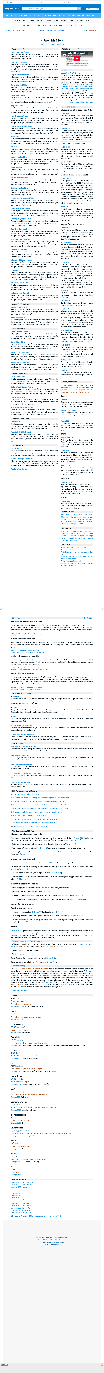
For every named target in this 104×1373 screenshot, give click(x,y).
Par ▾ (24, 49)
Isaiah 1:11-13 (66, 178)
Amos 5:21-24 (45, 892)
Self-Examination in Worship (21, 782)
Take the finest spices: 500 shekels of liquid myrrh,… (28, 652)
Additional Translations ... (19, 469)
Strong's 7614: (16, 1045)
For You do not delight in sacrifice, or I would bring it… (29, 687)
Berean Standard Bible (19, 85)
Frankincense (74, 519)
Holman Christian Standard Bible (22, 198)
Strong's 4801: (16, 1084)
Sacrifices (64, 524)
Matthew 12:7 (66, 370)
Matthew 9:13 (66, 360)
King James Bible (17, 106)
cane (75, 86)
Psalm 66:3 (65, 421)
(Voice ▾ (72, 49)
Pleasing (76, 522)
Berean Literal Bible (18, 95)
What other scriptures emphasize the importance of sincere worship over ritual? (41, 808)
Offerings (89, 519)
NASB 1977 (15, 147)
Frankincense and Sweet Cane (23, 726)
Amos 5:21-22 (66, 207)
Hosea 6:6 (64, 291)
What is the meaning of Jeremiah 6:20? (26, 794)
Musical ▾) (78, 49)
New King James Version (20, 116)
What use (66, 84)
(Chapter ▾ (19, 49)
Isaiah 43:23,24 (66, 482)
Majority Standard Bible (19, 307)
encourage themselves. (71, 550)
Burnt (85, 515)
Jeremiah (12, 30)
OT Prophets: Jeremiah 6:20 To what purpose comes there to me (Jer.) (36, 1216)
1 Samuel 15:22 (66, 330)
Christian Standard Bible (19, 188)
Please (70, 522)
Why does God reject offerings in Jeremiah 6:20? (30, 816)
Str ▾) (28, 49)
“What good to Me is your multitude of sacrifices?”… (28, 668)
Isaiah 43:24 (65, 147)
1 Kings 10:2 (78, 838)
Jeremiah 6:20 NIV (17, 1191)
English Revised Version (19, 229)
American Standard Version (20, 209)
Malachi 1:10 (65, 345)
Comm (58, 44)
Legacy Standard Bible (19, 157)
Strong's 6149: (16, 1162)
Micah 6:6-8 (65, 262)
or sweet (69, 86)
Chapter (90, 618)
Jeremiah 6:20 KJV (17, 1200)
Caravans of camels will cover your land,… (25, 633)
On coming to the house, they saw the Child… (26, 635)
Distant (63, 519)
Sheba (71, 524)
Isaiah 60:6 (65, 113)
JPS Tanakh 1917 (17, 448)
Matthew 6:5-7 (22, 879)
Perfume (64, 522)
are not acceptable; (82, 89)
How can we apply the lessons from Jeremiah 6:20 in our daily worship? (38, 812)
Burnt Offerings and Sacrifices (23, 734)
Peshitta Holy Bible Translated (21, 432)
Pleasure (83, 522)
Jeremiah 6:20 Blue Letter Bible (22, 1183)
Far (68, 519)
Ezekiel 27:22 (66, 466)
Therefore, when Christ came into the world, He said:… (29, 689)
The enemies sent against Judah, (74, 548)
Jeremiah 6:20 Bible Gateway (21, 1185)
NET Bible (14, 270)
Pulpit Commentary (18, 966)
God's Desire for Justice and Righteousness (26, 773)
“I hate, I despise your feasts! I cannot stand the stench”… (31, 669)
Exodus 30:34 (49, 982)
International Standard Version (21, 260)
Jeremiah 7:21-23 (67, 501)
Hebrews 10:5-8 (67, 243)
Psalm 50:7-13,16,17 (68, 410)
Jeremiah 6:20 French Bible (20, 1210)
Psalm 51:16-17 (66, 228)
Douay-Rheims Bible (18, 377)
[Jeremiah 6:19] (2, 614)
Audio (41, 44)
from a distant (83, 86)
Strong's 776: (16, 1097)
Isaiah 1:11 (76, 840)
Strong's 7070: (16, 1071)
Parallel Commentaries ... (19, 990)
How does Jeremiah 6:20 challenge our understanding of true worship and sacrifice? (42, 798)
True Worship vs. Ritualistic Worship (23, 746)
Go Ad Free (4, 1364)
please (77, 91)
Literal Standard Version (19, 332)
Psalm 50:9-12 (71, 844)
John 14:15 (58, 912)
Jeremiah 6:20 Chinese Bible (21, 1208)
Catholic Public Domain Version (22, 387)
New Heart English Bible (19, 283)
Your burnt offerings (68, 89)
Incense (83, 519)
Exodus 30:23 (66, 162)
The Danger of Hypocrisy (20, 755)
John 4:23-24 (43, 848)
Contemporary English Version (21, 219)
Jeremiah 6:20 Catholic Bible (21, 1212)
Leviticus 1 (46, 888)
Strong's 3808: (16, 1123)
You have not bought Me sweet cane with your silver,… (29, 650)
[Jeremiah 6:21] (101, 614)
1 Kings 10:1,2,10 (67, 438)
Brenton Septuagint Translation (22, 459)
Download (89, 102)
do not (71, 91)
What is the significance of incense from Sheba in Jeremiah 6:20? (36, 819)
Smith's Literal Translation (20, 363)
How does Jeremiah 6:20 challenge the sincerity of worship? (34, 823)
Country (90, 517)
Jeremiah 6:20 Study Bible (20, 1203)
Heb (63, 44)
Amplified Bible (16, 167)
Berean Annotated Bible (19, 178)
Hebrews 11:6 (37, 912)
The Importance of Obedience (21, 764)
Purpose (90, 522)
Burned (79, 515)
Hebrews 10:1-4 (77, 916)
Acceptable (65, 515)
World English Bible (18, 317)
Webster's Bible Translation (20, 293)
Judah (15, 717)
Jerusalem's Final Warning (70, 73)
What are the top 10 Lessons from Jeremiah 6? (30, 826)
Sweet (81, 524)
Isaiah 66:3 (65, 309)
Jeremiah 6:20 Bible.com (19, 1187)
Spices (75, 524)
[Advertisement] (53, 602)
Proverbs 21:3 (66, 301)
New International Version (20, 52)
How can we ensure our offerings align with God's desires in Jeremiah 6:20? (39, 805)
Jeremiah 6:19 (52, 920)
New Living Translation (19, 62)
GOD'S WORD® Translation (20, 239)
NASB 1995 (15, 137)
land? (91, 86)
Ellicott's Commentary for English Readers (27, 941)
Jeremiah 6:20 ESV (17, 1195)
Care (84, 517)
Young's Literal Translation (20, 352)
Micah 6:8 (14, 975)
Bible (7, 30)
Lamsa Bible (15, 422)
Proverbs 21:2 (80, 899)
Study (52, 44)
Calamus (73, 517)
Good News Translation (19, 250)
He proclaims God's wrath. (72, 561)
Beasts (73, 515)
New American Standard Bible (21, 126)
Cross (47, 44)
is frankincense (83, 84)
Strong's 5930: (16, 1110)
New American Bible (18, 397)
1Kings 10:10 (50, 958)
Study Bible (16, 618)
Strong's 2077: (16, 1136)
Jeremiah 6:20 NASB (18, 1198)
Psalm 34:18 (56, 873)
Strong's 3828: (16, 1032)
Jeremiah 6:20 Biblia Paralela (21, 1206)
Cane (79, 517)
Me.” (82, 91)
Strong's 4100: (16, 1007)
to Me (73, 84)
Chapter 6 (18, 30)
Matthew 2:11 (66, 128)
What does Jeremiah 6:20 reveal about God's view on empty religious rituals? (40, 801)
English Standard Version (20, 75)
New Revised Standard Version (22, 408)
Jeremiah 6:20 (47, 863)
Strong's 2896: (16, 1058)
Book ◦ (84, 618)
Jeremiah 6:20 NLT (17, 1193)
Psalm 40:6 (65, 400)
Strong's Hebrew (17, 1019)
